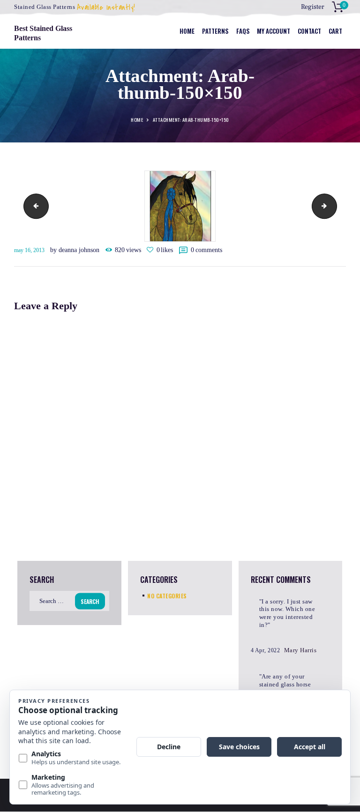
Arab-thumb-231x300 (333, 205)
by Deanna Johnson (75, 249)
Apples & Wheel (33, 205)
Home (137, 120)
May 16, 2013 (29, 250)
